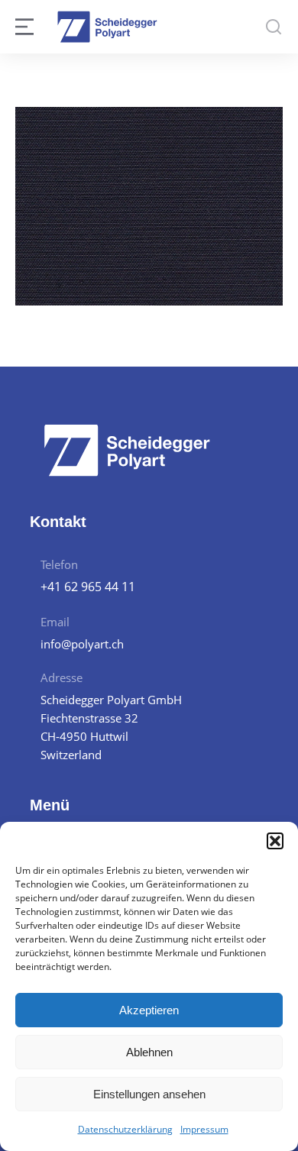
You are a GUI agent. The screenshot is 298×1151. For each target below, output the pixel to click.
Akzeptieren (149, 1010)
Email (55, 621)
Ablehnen (149, 1052)
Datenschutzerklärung (125, 1129)
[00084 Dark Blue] (149, 206)
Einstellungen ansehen (149, 1094)
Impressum (204, 1129)
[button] (275, 841)
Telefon (59, 564)
